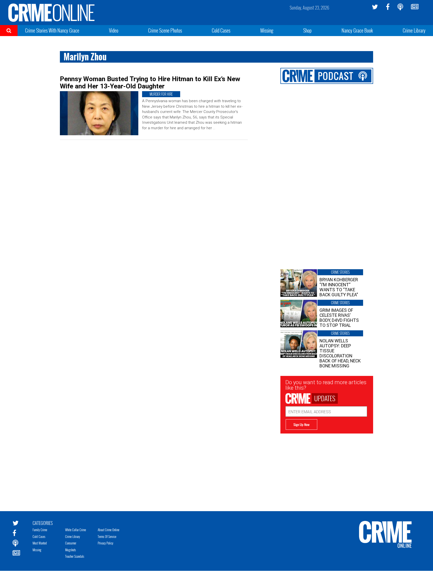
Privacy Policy (105, 542)
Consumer (70, 542)
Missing (266, 30)
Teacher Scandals (74, 556)
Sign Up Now (301, 424)
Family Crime (40, 529)
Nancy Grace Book (357, 30)
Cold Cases (221, 30)
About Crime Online (108, 529)
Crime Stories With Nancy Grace (52, 30)
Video (113, 30)
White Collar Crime (75, 529)
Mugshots (70, 549)
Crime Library (414, 30)
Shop (307, 30)
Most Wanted (40, 542)
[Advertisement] (326, 469)
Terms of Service (107, 536)
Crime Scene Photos (165, 30)
